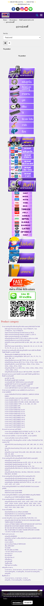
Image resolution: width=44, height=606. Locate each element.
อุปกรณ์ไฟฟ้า (8, 555)
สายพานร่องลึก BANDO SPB (12, 408)
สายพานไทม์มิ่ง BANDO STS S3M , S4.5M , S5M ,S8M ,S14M (22, 402)
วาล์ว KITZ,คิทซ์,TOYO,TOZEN (13, 551)
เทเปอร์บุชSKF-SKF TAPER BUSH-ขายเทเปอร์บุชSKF (19, 382)
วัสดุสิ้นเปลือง (8, 563)
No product (7, 49)
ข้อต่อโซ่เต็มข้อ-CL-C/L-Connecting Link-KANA (18, 514)
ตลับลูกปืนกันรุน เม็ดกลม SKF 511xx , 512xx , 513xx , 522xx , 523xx (24, 362)
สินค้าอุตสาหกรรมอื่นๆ (11, 565)
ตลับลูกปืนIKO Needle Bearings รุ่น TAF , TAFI (18, 464)
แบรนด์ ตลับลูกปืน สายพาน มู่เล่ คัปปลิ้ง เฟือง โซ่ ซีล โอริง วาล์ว (19, 518)
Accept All (27, 602)
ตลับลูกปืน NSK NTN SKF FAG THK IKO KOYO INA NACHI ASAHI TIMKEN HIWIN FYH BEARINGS (22, 521)
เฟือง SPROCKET (9, 546)
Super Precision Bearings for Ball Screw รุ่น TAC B (19, 332)
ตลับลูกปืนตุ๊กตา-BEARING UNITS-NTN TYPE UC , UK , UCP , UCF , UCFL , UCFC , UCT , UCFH (23, 483)
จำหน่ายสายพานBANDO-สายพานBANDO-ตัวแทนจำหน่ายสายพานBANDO (18, 391)
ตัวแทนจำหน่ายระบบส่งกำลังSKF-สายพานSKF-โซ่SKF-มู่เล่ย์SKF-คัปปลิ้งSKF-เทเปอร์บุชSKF (21, 375)
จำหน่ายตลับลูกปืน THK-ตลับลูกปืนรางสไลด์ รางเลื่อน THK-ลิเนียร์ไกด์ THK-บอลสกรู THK (22, 441)
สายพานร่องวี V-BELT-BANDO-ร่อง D (15, 421)
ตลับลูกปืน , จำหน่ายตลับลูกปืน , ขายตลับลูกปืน (18, 580)
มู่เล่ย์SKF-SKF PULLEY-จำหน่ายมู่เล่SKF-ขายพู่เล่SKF (19, 384)
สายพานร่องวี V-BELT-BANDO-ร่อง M (15, 419)
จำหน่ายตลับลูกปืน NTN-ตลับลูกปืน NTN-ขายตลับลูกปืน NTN (18, 476)
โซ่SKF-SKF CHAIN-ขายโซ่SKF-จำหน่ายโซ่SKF (17, 386)
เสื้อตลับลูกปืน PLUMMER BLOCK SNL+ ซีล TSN (18, 354)
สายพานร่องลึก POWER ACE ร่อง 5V (15, 411)
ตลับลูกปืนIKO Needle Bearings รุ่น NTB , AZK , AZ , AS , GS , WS (23, 462)
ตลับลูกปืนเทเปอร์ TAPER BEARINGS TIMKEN (17, 497)
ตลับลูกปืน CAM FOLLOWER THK (14, 456)
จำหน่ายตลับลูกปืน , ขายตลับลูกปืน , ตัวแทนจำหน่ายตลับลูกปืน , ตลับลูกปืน (22, 572)
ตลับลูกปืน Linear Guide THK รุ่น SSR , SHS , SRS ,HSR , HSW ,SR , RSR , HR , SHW (23, 453)
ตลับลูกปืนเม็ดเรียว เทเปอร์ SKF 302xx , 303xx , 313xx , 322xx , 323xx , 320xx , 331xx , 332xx (22, 365)
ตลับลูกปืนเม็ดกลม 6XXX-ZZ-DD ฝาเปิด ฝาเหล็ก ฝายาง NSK (21, 338)
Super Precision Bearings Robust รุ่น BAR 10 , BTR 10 (20, 334)
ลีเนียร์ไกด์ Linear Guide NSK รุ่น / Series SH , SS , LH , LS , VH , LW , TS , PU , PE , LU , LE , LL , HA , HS (24, 347)
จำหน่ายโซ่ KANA (7, 509)
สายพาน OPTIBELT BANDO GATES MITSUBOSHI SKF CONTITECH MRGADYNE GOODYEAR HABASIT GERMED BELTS (23, 525)
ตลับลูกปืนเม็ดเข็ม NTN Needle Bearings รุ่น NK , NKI (19, 478)
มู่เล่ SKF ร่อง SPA (9, 378)
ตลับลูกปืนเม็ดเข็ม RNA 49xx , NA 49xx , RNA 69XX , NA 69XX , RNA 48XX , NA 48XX (22, 473)
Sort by (6, 33)
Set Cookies (17, 602)
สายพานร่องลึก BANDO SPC (12, 406)
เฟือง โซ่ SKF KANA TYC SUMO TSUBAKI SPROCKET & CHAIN (22, 530)
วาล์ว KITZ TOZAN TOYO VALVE (14, 532)
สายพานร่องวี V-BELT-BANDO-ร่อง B (15, 425)
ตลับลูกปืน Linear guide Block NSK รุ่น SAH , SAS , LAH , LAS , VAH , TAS (24, 343)
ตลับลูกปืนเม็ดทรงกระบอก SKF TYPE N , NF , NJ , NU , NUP (21, 360)
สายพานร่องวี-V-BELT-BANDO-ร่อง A (15, 427)
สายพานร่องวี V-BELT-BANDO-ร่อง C (15, 423)
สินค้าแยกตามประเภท (8, 534)
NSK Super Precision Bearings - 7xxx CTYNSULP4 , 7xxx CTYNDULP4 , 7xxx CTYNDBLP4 (21, 329)
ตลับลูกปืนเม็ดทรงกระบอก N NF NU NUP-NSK (17, 340)
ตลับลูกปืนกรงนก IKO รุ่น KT (12, 460)
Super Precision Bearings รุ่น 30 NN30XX (17, 336)
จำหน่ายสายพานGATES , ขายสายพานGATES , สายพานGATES (19, 436)
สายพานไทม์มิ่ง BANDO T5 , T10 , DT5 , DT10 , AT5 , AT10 (21, 400)
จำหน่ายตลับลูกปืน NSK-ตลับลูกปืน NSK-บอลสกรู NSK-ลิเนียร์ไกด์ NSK (21, 326)
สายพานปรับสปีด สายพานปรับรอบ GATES (16, 438)
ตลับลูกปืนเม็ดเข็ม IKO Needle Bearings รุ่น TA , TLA (19, 466)
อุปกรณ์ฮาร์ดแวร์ (9, 557)
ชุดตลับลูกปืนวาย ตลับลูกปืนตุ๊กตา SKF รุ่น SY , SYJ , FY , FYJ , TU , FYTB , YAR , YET (23, 357)
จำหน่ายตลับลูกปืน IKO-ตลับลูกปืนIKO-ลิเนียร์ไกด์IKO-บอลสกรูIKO (20, 458)
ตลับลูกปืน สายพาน (7, 567)
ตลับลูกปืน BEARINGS (11, 536)
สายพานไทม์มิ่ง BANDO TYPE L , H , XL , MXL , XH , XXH (20, 404)
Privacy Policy (25, 596)
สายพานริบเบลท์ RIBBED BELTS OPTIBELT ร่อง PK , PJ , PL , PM (22, 431)
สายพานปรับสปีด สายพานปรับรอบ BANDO (17, 398)
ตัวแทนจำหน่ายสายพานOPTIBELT (11, 429)
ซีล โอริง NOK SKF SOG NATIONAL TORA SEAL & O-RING (21, 528)
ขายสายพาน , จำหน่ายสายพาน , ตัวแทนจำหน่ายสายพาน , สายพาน (23, 569)
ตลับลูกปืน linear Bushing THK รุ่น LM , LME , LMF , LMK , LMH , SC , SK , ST (24, 449)
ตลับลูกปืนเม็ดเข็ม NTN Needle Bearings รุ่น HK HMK (19, 480)
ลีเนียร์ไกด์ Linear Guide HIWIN (13, 490)
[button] (36, 15)
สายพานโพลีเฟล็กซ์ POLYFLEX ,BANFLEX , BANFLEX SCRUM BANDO (22, 395)
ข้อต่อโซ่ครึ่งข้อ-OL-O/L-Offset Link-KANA (16, 512)
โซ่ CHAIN (7, 548)
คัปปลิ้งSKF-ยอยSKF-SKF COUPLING (14, 380)
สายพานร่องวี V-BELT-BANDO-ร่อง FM (15, 415)
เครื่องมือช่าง (8, 559)
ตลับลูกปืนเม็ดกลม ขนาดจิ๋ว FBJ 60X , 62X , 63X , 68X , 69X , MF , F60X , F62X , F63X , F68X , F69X (23, 506)
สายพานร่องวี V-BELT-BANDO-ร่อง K (15, 417)
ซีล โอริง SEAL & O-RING (11, 550)
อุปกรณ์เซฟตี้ (8, 561)
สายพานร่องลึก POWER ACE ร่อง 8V (15, 409)
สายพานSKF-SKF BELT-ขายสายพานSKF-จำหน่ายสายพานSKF (21, 388)
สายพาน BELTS (9, 542)
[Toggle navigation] (41, 15)
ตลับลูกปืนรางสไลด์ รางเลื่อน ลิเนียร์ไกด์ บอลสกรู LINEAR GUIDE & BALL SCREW (23, 539)
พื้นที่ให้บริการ (6, 576)
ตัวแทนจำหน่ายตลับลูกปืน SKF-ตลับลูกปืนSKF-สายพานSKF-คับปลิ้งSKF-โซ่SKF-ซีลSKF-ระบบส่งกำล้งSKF (21, 351)
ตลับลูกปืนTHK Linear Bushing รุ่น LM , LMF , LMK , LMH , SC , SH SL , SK (24, 445)
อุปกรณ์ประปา (9, 553)
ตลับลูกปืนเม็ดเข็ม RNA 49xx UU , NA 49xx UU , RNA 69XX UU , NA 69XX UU (23, 469)
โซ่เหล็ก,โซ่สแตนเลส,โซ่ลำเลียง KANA (15, 515)
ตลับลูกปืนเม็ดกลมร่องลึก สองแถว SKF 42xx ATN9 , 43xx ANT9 (22, 372)
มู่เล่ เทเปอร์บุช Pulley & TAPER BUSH (15, 544)
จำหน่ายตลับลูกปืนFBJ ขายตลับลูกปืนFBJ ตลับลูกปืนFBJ (18, 499)
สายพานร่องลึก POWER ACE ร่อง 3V (15, 413)
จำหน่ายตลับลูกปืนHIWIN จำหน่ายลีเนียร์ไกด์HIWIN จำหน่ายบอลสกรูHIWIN (20, 487)
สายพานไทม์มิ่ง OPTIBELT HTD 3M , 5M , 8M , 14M (19, 433)
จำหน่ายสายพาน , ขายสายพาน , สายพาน (16, 578)
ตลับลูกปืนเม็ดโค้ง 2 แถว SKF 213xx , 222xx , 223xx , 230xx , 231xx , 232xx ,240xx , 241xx (24, 369)
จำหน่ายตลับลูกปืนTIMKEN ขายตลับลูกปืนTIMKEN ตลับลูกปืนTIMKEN (21, 495)
